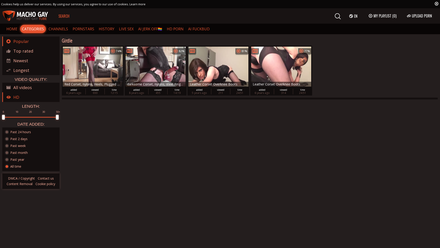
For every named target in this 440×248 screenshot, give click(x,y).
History (106, 28)
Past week (18, 146)
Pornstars (83, 28)
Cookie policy (45, 184)
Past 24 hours (20, 132)
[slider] (3, 117)
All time (15, 166)
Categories (33, 28)
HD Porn (175, 28)
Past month (19, 152)
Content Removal (20, 184)
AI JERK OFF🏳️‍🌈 (150, 28)
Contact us (46, 178)
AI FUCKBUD (199, 28)
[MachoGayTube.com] (25, 16)
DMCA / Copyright (21, 178)
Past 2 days (19, 139)
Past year (17, 159)
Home (11, 28)
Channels (58, 28)
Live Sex (126, 28)
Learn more (137, 4)
